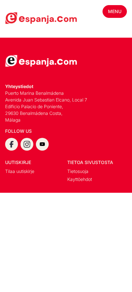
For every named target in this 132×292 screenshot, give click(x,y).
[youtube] (42, 144)
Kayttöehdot (79, 179)
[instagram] (27, 144)
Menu (114, 11)
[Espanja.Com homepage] (20, 19)
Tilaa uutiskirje (19, 171)
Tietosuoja (77, 171)
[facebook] (11, 144)
